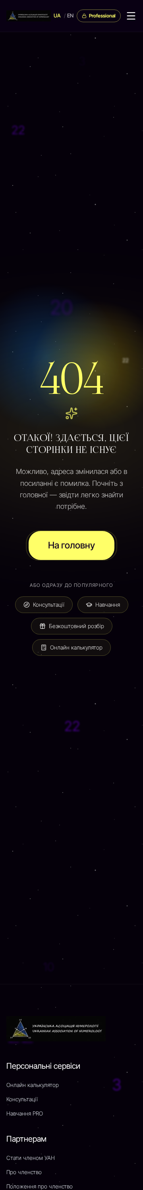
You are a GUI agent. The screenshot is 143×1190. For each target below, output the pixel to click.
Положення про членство (39, 1186)
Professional (102, 16)
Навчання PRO (24, 1113)
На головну (71, 545)
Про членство (24, 1172)
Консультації (48, 604)
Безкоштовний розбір (76, 626)
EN (70, 15)
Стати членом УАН (30, 1157)
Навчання (107, 604)
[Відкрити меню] (131, 16)
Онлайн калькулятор (76, 647)
